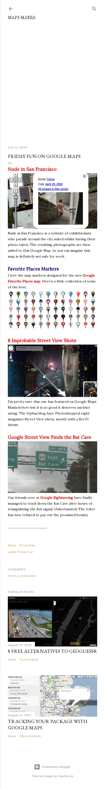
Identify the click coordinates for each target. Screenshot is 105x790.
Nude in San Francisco (32, 169)
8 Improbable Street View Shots (42, 340)
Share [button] (12, 545)
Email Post (27, 545)
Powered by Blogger (56, 767)
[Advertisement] (52, 81)
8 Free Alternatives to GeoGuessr (52, 651)
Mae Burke (65, 776)
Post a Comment (22, 576)
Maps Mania (21, 17)
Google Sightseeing (56, 497)
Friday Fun (25, 552)
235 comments (30, 736)
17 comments (29, 659)
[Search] (94, 7)
